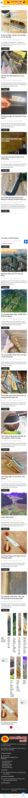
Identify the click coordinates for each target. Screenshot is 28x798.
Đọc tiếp (5, 48)
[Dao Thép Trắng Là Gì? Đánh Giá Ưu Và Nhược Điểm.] (9, 709)
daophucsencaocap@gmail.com (10, 757)
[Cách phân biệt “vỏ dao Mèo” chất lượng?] (19, 667)
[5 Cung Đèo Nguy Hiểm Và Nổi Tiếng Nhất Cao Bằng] (14, 624)
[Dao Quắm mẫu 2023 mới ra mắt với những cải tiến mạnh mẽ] (25, 624)
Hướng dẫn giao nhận (7, 764)
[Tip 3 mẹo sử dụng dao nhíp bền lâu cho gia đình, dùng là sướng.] (12, 667)
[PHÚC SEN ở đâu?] (25, 667)
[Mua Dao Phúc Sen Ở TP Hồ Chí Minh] (9, 624)
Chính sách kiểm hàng (7, 767)
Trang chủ (3, 6)
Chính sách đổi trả (6, 762)
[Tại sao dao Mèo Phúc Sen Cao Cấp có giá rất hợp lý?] (19, 624)
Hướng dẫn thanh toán (7, 761)
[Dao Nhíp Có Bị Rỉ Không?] (3, 624)
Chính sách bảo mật (6, 766)
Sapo (16, 790)
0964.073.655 (6, 755)
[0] (24, 2)
